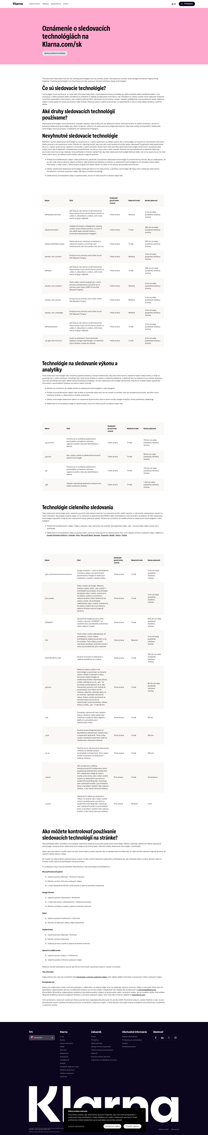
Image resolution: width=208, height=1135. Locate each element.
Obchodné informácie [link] (134, 1032)
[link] (155, 1037)
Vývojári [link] (125, 1043)
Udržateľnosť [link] (64, 1060)
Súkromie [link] (63, 1050)
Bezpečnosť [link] (64, 1053)
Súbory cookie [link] (164, 1129)
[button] (174, 4)
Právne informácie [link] (66, 1043)
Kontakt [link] (62, 1063)
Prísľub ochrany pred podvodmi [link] (102, 1050)
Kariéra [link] (62, 1040)
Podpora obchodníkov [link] (129, 1037)
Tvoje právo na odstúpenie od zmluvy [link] (104, 1060)
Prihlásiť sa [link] (95, 1040)
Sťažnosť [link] (94, 1053)
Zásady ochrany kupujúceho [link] (101, 1047)
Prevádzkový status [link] (129, 1047)
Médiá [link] (62, 1047)
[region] (105, 1120)
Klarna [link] (63, 1032)
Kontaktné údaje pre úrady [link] (69, 1067)
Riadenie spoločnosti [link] (67, 1070)
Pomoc (65, 4)
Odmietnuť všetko (112, 1126)
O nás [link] (62, 1037)
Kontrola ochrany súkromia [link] (100, 1057)
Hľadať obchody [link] (96, 1043)
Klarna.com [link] (175, 1129)
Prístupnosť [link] (64, 1057)
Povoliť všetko (132, 1126)
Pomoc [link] (93, 1037)
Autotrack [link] (63, 1077)
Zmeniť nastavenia (76, 1126)
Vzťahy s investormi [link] (67, 1073)
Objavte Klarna (34, 4)
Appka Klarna (56, 4)
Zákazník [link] (96, 1032)
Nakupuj (46, 4)
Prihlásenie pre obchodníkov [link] (132, 1040)
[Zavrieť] (142, 1110)
